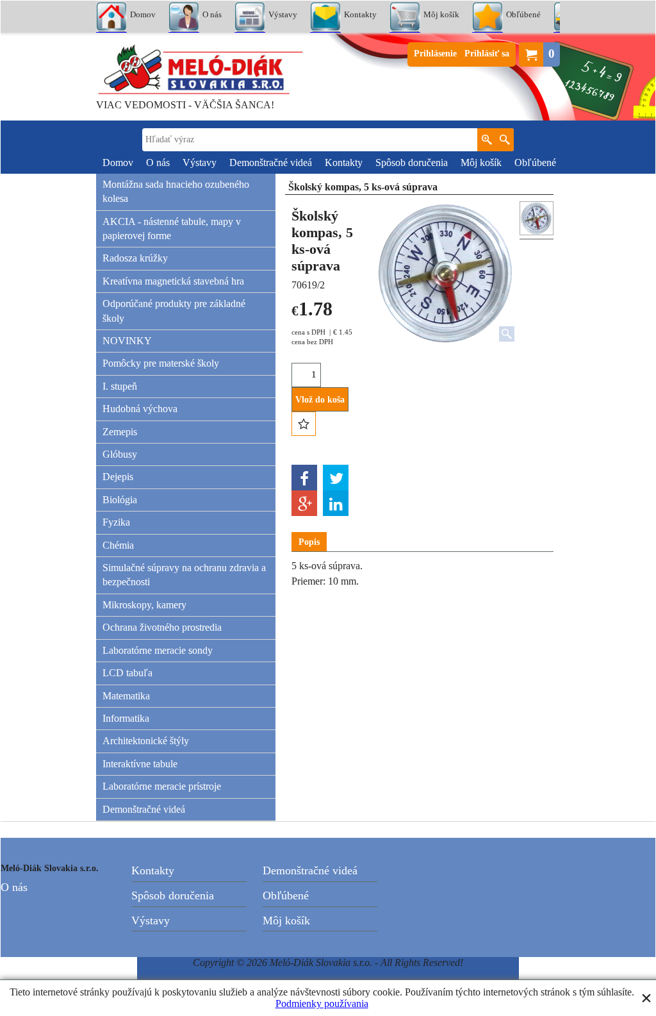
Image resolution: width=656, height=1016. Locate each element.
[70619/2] (537, 239)
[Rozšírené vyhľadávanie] (486, 139)
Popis (309, 542)
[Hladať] (504, 139)
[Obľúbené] (303, 423)
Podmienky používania (321, 1003)
